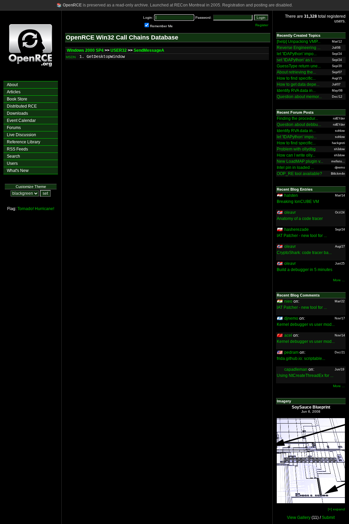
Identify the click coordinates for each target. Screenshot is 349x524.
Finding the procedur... (297, 118)
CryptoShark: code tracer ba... (304, 252)
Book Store (17, 99)
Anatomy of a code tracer (300, 218)
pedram (291, 352)
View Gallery (298, 517)
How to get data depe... (298, 84)
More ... (339, 280)
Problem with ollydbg (296, 149)
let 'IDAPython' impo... (297, 53)
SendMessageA (149, 50)
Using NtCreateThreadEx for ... (305, 375)
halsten (291, 195)
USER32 (118, 50)
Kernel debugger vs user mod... (306, 324)
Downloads (17, 113)
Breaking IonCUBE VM (298, 201)
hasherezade (296, 229)
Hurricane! (44, 208)
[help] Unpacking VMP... (298, 41)
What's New (18, 170)
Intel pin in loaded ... (295, 167)
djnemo (291, 318)
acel (288, 335)
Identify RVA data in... (296, 90)
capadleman (295, 369)
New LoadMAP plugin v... (300, 161)
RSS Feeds (17, 149)
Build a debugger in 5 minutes (304, 269)
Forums (14, 127)
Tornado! (25, 208)
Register (261, 25)
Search (13, 156)
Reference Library (23, 142)
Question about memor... (299, 96)
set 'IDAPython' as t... (296, 60)
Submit (328, 517)
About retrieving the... (296, 72)
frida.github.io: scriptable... (301, 358)
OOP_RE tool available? (299, 173)
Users (12, 163)
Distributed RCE (22, 106)
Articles (13, 92)
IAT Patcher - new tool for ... (302, 235)
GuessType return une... (299, 66)
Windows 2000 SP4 (85, 50)
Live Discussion (21, 134)
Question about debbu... (299, 124)
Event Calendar (21, 120)
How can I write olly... (296, 155)
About (12, 84)
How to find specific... (296, 78)
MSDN (71, 57)
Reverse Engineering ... (298, 47)
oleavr (290, 212)
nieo (288, 301)
